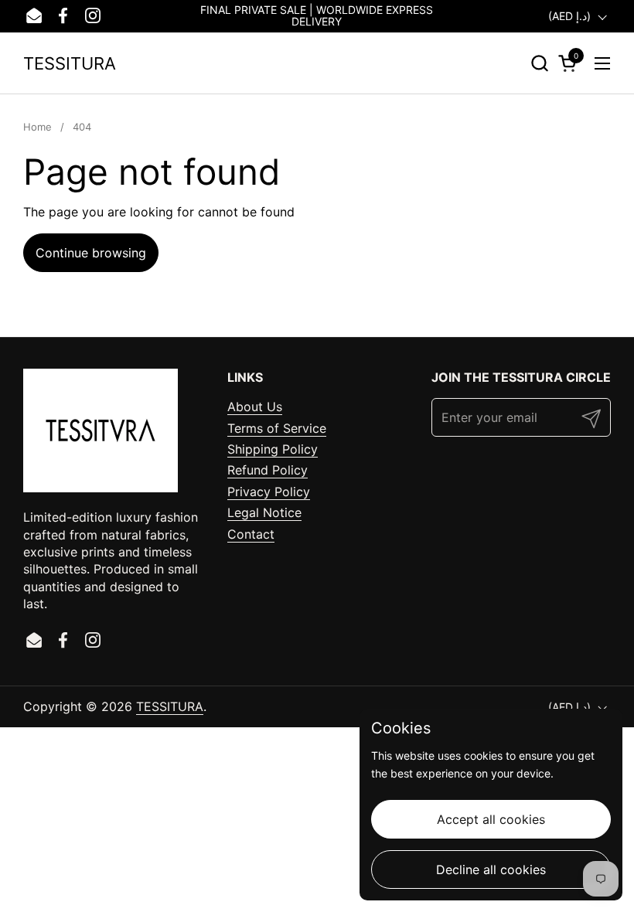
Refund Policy (267, 470)
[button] (539, 63)
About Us (254, 406)
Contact (250, 534)
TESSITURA (69, 63)
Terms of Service (276, 428)
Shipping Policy (272, 449)
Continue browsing (91, 252)
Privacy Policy (268, 491)
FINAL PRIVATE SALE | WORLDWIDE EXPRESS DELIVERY (316, 16)
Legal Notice (264, 512)
